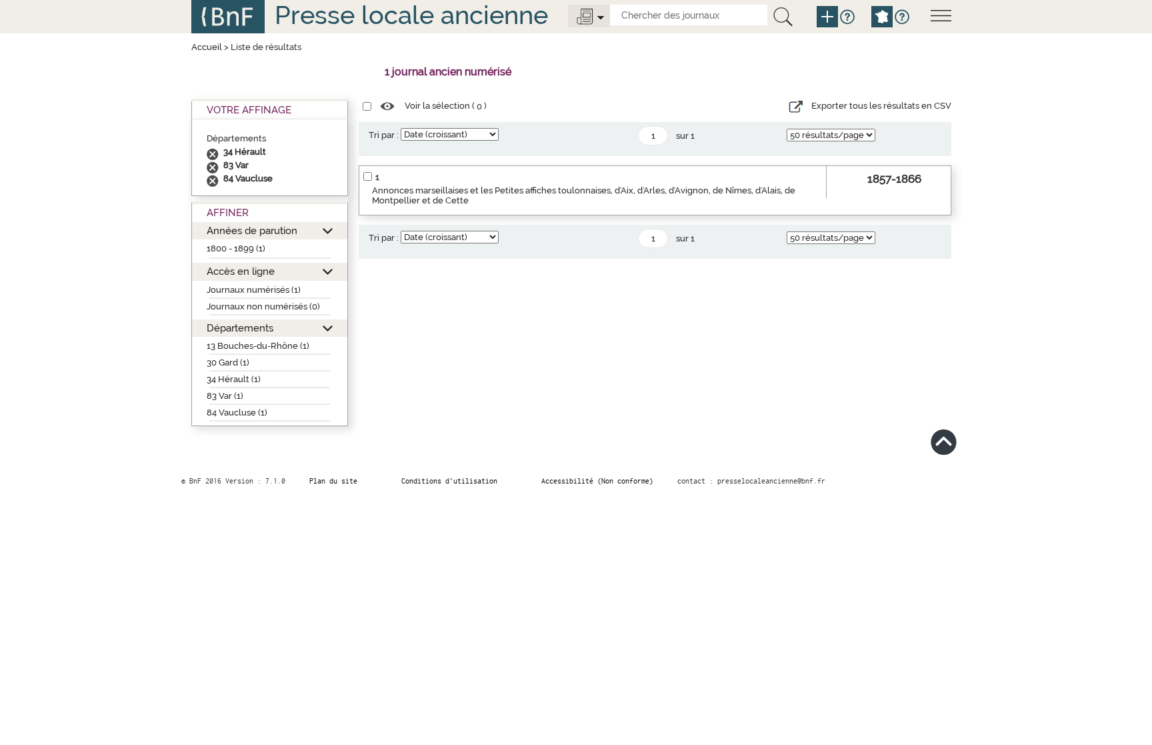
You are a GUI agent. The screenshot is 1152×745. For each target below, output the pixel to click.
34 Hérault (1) (234, 379)
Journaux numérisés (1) (254, 290)
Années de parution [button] (252, 230)
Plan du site (333, 481)
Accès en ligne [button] (241, 271)
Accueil (206, 47)
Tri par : (384, 135)
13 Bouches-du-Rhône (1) (258, 346)
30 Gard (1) (228, 362)
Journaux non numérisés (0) (263, 306)
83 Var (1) (225, 396)
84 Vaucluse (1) (237, 413)
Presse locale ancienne (411, 15)
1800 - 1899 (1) (236, 248)
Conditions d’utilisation (449, 481)
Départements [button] (240, 327)
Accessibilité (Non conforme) (597, 481)
